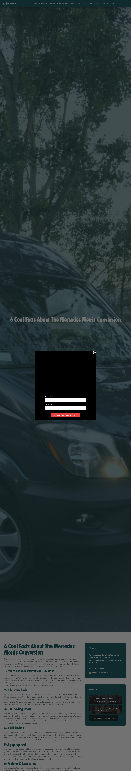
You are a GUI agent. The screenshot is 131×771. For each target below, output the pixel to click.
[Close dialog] (94, 352)
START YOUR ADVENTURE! (65, 415)
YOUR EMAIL (49, 405)
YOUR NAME (49, 396)
